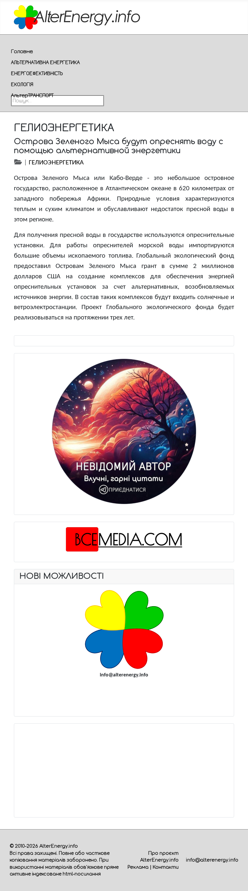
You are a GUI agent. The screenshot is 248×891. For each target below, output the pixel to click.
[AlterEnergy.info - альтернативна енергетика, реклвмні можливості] (124, 629)
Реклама (138, 867)
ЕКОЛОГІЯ (22, 84)
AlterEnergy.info (58, 846)
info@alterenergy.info (212, 860)
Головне (22, 51)
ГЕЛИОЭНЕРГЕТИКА (56, 162)
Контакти (166, 867)
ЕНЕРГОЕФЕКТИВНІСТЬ (37, 73)
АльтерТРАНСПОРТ (32, 95)
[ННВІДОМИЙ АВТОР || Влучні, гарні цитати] (124, 431)
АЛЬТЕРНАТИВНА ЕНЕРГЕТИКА (45, 62)
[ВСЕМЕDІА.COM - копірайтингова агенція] (124, 539)
